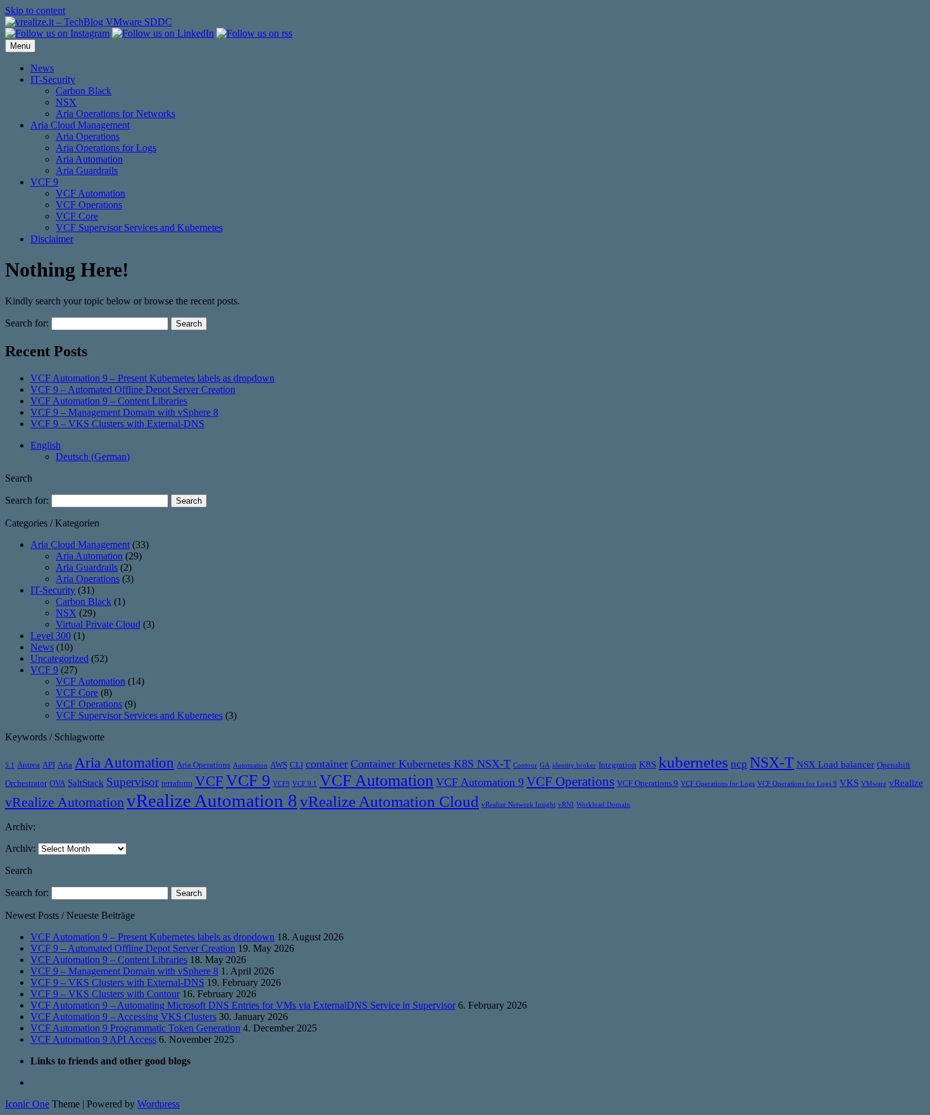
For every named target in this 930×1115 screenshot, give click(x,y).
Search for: (27, 323)
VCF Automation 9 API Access (93, 1039)
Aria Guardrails (87, 170)
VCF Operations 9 (647, 783)
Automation (250, 765)
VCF (209, 781)
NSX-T (772, 762)
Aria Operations (88, 136)
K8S (647, 764)
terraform (176, 783)
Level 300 (50, 635)
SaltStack (86, 783)
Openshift (893, 764)
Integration (617, 764)
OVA (57, 783)
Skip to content (35, 10)
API (48, 764)
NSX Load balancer (835, 764)
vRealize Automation (64, 802)
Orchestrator (26, 783)
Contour (525, 765)
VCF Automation (90, 193)
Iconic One (27, 1104)
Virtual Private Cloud (98, 624)
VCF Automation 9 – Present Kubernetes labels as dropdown (152, 378)
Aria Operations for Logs (106, 147)
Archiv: (20, 848)
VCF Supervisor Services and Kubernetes (139, 227)
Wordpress (158, 1104)
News (42, 68)
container (327, 763)
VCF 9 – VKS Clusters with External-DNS (117, 423)
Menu (20, 46)
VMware (873, 783)
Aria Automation (89, 159)
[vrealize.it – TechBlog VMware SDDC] (88, 21)
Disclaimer (51, 239)
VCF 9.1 (304, 783)
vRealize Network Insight (518, 804)
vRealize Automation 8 (212, 800)
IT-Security (52, 79)
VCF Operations (89, 204)
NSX (66, 102)
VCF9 (281, 783)
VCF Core (77, 216)
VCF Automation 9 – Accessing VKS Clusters (123, 1016)
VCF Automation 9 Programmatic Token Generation (135, 1028)
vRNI (566, 804)
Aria (65, 764)
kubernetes (693, 762)
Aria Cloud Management (80, 125)
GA (545, 765)
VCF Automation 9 (480, 782)
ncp (739, 764)
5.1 (10, 765)
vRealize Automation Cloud (389, 801)
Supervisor (132, 781)
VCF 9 (44, 182)
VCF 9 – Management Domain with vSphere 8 (124, 412)
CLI (296, 764)
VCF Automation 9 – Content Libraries (108, 401)
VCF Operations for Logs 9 (797, 783)
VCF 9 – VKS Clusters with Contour (105, 993)
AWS (278, 764)
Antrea (28, 764)
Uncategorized (59, 658)
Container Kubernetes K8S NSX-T (430, 763)
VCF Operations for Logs (718, 783)
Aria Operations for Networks (115, 113)
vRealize (906, 783)
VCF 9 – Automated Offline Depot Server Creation (132, 389)
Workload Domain (603, 804)
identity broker (574, 765)
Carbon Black (83, 90)
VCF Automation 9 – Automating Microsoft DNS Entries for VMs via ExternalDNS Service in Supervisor (243, 1005)
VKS (849, 783)
